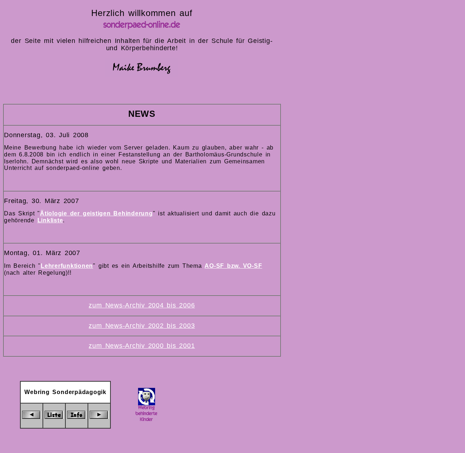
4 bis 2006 (177, 305)
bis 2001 (179, 345)
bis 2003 (179, 325)
